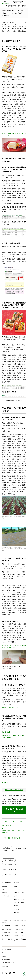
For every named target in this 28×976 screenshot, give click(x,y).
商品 (21, 821)
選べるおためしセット (8, 869)
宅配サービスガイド (19, 899)
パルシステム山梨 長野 (19, 925)
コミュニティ (17, 889)
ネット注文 (19, 2)
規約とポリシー (5, 966)
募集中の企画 (16, 838)
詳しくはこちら (6, 732)
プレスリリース (5, 953)
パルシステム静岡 (18, 935)
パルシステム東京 (6, 925)
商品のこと (4, 886)
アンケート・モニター (9, 821)
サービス (16, 896)
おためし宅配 (8, 874)
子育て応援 (16, 912)
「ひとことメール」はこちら (14, 810)
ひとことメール (18, 905)
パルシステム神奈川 (6, 929)
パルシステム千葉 (6, 932)
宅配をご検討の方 (11, 6)
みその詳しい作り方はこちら (10, 707)
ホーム (3, 847)
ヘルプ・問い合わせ (19, 902)
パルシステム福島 (18, 932)
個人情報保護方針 (6, 959)
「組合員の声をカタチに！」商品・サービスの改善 (13, 831)
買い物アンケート (8, 825)
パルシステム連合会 (6, 949)
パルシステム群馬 (18, 929)
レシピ (15, 886)
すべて (4, 838)
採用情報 (4, 956)
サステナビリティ (6, 896)
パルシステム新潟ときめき (20, 940)
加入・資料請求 (22, 6)
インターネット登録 (19, 892)
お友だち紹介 (17, 909)
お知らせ (8, 847)
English (3, 969)
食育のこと (4, 889)
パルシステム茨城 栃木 (7, 939)
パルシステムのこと (6, 882)
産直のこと (4, 892)
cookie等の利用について (8, 962)
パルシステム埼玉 (6, 935)
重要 (9, 838)
